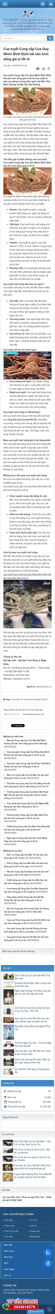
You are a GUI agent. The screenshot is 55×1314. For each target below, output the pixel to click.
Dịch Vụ (7, 1275)
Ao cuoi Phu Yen (11, 1197)
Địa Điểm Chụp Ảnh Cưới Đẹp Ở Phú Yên (32, 1028)
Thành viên (9, 1225)
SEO (6, 1263)
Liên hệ (33, 1225)
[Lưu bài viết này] (49, 68)
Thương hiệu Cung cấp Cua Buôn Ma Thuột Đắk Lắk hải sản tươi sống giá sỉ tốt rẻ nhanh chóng (26, 795)
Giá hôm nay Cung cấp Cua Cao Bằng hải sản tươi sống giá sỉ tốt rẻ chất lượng (27, 785)
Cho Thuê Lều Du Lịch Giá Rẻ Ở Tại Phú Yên (32, 977)
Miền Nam (8, 1256)
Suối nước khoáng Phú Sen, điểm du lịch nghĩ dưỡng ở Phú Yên (32, 1061)
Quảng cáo (35, 1230)
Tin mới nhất (8, 1134)
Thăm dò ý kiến (11, 1230)
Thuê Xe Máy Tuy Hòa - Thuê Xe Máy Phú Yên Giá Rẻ (33, 1044)
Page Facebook (10, 1117)
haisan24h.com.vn (21, 678)
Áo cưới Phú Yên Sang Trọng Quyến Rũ (32, 1071)
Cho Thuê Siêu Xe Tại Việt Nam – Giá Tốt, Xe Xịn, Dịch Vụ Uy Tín (32, 1143)
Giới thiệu (9, 1220)
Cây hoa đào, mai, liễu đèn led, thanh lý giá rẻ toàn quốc (33, 1052)
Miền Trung (9, 1250)
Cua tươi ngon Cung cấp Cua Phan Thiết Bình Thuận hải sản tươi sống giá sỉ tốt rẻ (27, 765)
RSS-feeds (35, 1236)
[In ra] (44, 68)
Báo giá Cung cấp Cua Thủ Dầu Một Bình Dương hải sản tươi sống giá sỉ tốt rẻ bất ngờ (25, 742)
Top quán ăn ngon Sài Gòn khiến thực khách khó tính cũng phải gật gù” (32, 1167)
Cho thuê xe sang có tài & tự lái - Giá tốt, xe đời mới (32, 1151)
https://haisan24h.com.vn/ (36, 639)
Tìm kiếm (9, 1236)
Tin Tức (33, 1220)
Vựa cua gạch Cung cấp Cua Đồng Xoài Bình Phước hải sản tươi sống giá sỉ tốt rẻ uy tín (26, 753)
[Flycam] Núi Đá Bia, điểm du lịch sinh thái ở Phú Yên (33, 984)
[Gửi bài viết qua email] (38, 68)
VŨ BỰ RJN (16, 1200)
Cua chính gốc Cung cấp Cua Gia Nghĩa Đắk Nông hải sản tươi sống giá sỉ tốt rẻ (26, 805)
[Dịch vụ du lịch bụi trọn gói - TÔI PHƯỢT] (27, 13)
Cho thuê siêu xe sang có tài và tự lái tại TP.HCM (32, 1159)
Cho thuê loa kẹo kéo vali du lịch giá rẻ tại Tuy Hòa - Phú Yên (32, 1009)
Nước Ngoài (9, 1269)
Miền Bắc (8, 1244)
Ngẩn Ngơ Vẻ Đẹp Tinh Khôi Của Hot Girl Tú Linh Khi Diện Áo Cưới (33, 992)
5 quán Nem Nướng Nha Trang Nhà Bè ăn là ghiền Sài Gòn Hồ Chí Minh (33, 1175)
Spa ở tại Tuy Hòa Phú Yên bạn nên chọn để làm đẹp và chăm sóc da (32, 1020)
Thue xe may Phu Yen (33, 1197)
